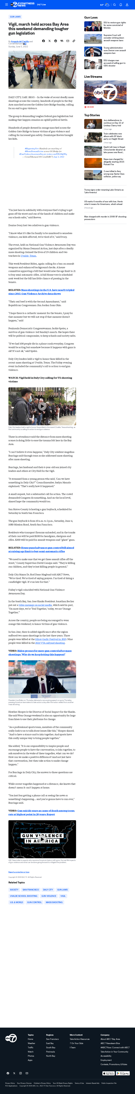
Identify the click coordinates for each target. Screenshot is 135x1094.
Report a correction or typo (18, 872)
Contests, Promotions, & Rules (114, 1064)
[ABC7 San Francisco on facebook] (8, 1073)
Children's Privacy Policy (42, 1083)
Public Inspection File (109, 1083)
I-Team (73, 1048)
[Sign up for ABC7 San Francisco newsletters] (27, 1073)
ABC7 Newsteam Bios (110, 1043)
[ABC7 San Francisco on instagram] (20, 1073)
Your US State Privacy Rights (63, 1083)
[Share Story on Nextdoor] (61, 41)
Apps (30, 1060)
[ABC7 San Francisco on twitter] (14, 1073)
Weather (31, 1043)
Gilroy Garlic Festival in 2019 (50, 639)
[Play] (105, 92)
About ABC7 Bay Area (110, 1039)
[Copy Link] (74, 41)
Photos (31, 1056)
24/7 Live (41, 4)
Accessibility (106, 1056)
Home (30, 1039)
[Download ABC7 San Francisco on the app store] (108, 1073)
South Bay (50, 1048)
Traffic (30, 1048)
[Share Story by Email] (68, 41)
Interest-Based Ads (92, 1083)
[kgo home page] (11, 1038)
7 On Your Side (76, 1043)
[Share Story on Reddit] (55, 41)
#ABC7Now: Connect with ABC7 (115, 1048)
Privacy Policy (10, 1083)
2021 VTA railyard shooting (50, 642)
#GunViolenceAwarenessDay (31, 154)
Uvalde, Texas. (29, 255)
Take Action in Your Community (114, 1052)
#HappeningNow (32, 148)
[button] (6, 4)
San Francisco (52, 1039)
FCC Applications (11, 1086)
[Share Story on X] (49, 41)
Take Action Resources (80, 1039)
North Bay (50, 1056)
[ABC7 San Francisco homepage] (22, 5)
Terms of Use (79, 1083)
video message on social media (35, 605)
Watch (30, 1052)
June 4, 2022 (59, 156)
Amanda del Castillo (20, 41)
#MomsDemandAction (34, 151)
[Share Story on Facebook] (43, 41)
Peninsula (50, 1052)
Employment (106, 1060)
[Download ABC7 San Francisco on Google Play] (123, 1073)
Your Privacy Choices (24, 1083)
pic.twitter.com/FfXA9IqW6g (55, 154)
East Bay (50, 1043)
